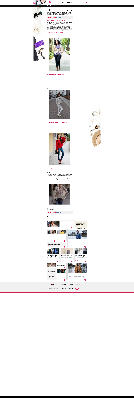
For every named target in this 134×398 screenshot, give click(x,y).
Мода (60, 5)
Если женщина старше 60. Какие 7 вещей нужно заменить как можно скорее (66, 222)
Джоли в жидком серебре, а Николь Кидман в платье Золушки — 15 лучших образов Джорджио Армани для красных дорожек (82, 228)
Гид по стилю (64, 287)
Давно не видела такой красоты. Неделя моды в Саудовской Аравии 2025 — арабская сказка (61, 275)
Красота (64, 5)
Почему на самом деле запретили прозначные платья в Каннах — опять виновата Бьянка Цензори (81, 223)
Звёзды (55, 5)
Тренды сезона (64, 284)
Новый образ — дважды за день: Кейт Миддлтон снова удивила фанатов (55, 32)
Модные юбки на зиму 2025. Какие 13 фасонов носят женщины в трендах (80, 256)
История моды (64, 288)
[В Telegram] (83, 2)
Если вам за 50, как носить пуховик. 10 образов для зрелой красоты (76, 274)
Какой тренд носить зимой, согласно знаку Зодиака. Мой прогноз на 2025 (66, 256)
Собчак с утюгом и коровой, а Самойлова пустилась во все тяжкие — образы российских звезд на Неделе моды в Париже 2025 (51, 237)
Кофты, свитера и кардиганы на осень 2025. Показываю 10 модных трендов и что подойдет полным (62, 236)
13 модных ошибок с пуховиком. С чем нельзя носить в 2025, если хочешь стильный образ (77, 241)
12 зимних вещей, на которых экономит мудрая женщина (51, 276)
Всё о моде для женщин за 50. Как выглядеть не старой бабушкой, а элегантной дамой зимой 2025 (61, 265)
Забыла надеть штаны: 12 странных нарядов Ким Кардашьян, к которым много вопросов (52, 256)
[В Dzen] (86, 2)
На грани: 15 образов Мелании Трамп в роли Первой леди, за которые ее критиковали (51, 271)
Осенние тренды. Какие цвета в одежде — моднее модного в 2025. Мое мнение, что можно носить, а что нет (55, 244)
